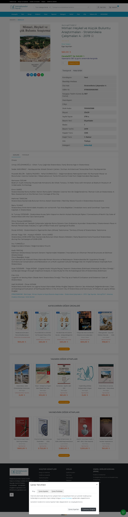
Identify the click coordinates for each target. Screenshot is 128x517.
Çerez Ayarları (73, 509)
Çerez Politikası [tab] (57, 491)
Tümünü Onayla (88, 509)
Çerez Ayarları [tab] (43, 491)
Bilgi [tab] (33, 491)
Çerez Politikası (66, 498)
